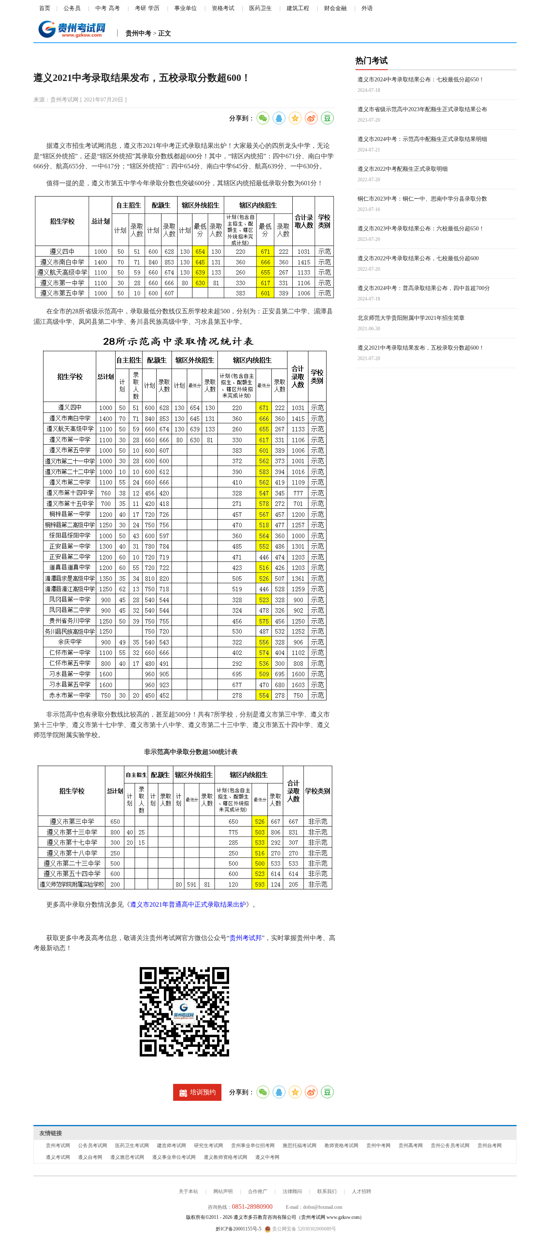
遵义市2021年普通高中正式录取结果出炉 (188, 904)
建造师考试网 (171, 1145)
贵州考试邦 (246, 937)
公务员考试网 (92, 1145)
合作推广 (257, 1191)
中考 (101, 8)
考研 (140, 8)
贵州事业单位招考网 (253, 1145)
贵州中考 (138, 33)
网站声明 (223, 1191)
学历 (153, 8)
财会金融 (335, 8)
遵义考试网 (58, 1157)
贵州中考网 (378, 1145)
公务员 (72, 8)
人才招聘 (361, 1191)
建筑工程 (298, 8)
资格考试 (223, 8)
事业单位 (185, 8)
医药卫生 (260, 8)
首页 (44, 8)
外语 (367, 8)
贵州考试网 (58, 1145)
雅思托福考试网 (299, 1145)
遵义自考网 (90, 1157)
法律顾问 (292, 1191)
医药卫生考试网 (132, 1145)
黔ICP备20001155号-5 (238, 1229)
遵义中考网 (267, 1157)
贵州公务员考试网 (450, 1145)
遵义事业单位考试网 (174, 1157)
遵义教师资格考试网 (225, 1157)
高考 (114, 8)
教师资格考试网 (341, 1145)
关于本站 (188, 1191)
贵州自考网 (490, 1145)
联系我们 (327, 1191)
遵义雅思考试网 (127, 1157)
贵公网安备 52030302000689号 (303, 1229)
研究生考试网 (208, 1145)
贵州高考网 (411, 1145)
